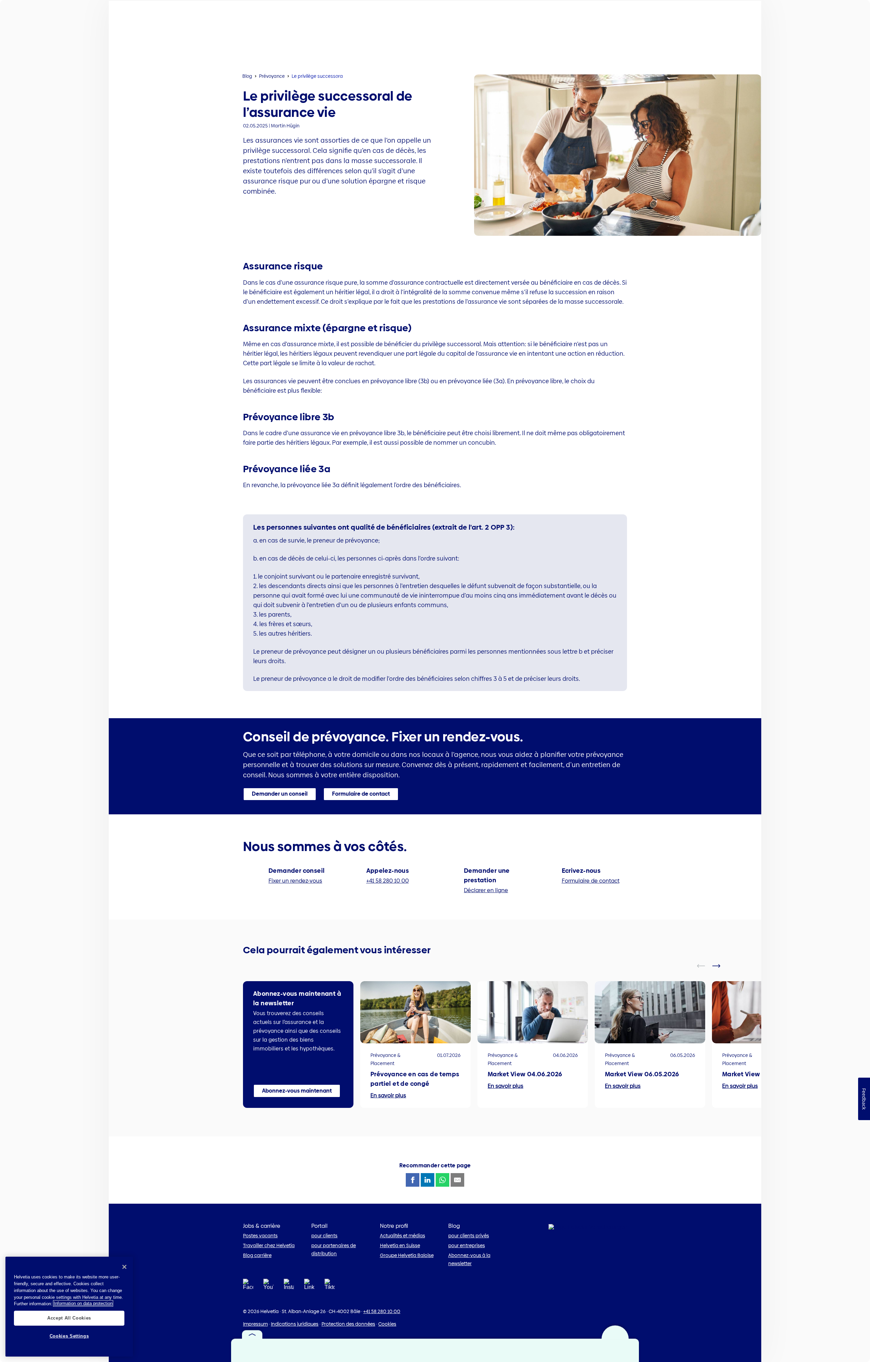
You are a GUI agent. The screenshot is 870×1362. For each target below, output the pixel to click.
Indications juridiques (294, 1324)
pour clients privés (468, 1235)
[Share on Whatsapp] (442, 1180)
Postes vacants (260, 1235)
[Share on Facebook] (412, 1180)
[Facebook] (248, 1286)
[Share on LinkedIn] (427, 1180)
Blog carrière (257, 1255)
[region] (69, 1307)
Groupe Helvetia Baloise (407, 1255)
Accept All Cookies (69, 1317)
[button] (279, 794)
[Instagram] (289, 1286)
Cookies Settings (69, 1335)
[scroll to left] (705, 966)
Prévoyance (272, 76)
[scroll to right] (720, 966)
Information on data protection (83, 1303)
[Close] (124, 1266)
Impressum (255, 1324)
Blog (247, 76)
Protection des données (348, 1324)
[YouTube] (268, 1286)
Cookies (387, 1324)
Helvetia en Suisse (400, 1245)
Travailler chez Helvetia (269, 1245)
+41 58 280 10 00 (381, 1311)
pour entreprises (466, 1245)
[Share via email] (457, 1180)
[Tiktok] (330, 1292)
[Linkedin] (309, 1286)
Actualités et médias (402, 1235)
